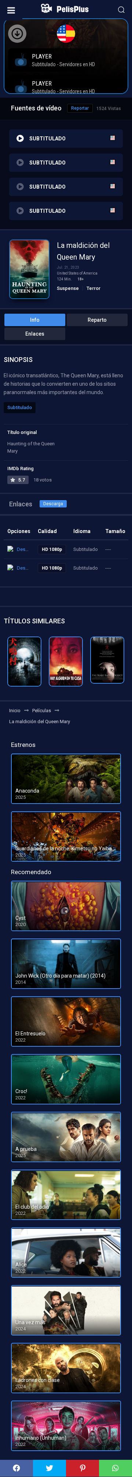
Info (35, 320)
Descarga (53, 503)
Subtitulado (19, 407)
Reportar (80, 108)
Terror (93, 288)
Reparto (97, 320)
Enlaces (34, 334)
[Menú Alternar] (11, 10)
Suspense (68, 288)
